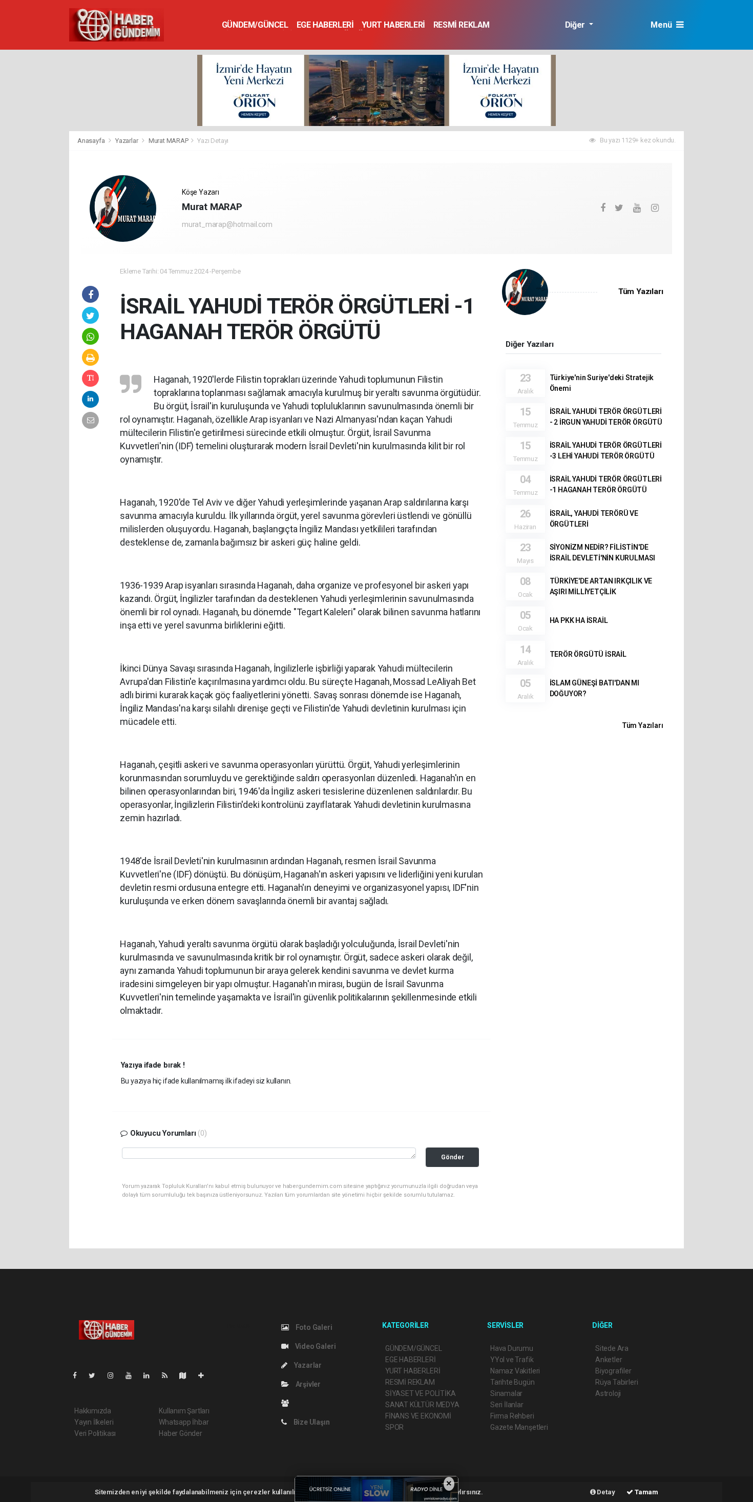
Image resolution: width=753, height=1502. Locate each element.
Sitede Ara (612, 1348)
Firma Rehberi (512, 1416)
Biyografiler (613, 1371)
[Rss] (169, 1375)
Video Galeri (315, 1346)
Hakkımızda (92, 1411)
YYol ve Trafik (511, 1359)
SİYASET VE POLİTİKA (420, 1393)
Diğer (576, 25)
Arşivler (307, 1384)
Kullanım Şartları (184, 1411)
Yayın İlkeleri (93, 1422)
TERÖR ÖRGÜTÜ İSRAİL (588, 654)
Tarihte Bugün (512, 1382)
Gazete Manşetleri (519, 1427)
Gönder (452, 1157)
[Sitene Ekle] (205, 1375)
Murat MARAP (169, 140)
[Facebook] (79, 1375)
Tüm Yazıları (640, 291)
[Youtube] (133, 1375)
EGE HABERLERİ (325, 25)
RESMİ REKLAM (461, 25)
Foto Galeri (313, 1327)
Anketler (608, 1359)
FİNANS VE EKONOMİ (418, 1416)
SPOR (394, 1427)
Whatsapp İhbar (183, 1422)
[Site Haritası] (187, 1375)
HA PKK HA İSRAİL (579, 620)
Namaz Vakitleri (515, 1371)
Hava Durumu (511, 1348)
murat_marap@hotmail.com (227, 224)
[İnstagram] (115, 1375)
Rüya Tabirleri (616, 1382)
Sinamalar (506, 1393)
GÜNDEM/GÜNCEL (255, 25)
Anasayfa (91, 140)
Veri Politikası (95, 1433)
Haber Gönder (180, 1433)
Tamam (645, 1492)
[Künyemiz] (287, 1403)
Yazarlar (127, 140)
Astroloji (608, 1393)
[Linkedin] (150, 1375)
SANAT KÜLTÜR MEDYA (422, 1405)
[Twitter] (96, 1375)
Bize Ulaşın (311, 1422)
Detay (605, 1492)
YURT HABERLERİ (393, 25)
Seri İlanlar (507, 1405)
